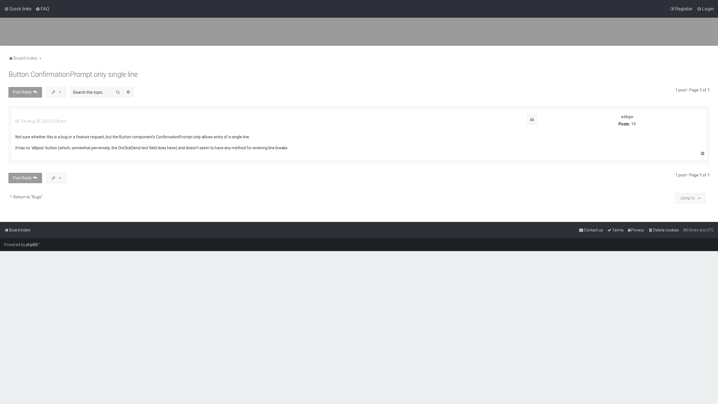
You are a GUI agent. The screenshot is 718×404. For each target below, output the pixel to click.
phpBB (32, 244)
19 (633, 124)
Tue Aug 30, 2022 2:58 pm (42, 121)
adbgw (627, 116)
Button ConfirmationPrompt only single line (73, 74)
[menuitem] (42, 9)
